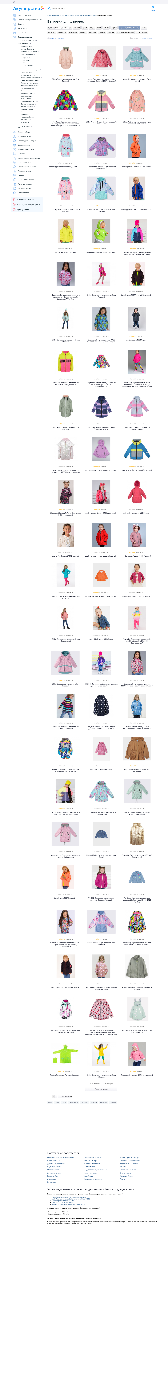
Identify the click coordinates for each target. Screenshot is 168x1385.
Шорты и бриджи (27, 109)
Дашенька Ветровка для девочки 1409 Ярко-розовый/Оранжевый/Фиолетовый (65, 945)
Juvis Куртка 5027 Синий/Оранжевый (136, 209)
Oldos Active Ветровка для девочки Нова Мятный (101, 813)
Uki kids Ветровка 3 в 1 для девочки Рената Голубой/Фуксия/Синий (137, 253)
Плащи (26, 63)
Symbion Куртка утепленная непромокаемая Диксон (68, 1204)
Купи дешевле (23, 210)
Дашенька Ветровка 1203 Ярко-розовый (137, 1075)
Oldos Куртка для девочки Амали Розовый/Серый (137, 428)
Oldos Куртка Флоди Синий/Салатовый (136, 470)
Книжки (21, 175)
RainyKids (94, 1103)
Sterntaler (103, 1103)
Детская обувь (24, 132)
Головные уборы (27, 117)
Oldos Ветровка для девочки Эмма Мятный (66, 341)
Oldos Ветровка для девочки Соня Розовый (101, 944)
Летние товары (24, 193)
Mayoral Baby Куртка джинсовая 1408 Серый (101, 856)
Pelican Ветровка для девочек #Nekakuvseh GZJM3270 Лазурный (137, 728)
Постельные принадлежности (30, 20)
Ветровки (27, 60)
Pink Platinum (73, 1103)
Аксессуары (26, 120)
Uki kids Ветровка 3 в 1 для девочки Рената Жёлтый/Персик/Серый (66, 813)
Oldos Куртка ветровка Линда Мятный (64, 167)
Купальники (25, 122)
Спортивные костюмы (29, 101)
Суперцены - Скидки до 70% (28, 205)
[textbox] (81, 8)
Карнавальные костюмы (93, 1179)
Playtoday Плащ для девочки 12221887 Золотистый (137, 856)
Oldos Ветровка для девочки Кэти (63, 1200)
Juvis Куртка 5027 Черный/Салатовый (136, 295)
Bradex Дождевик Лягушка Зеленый (64, 1075)
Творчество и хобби (26, 180)
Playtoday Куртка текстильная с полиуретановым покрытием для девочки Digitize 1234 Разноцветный (65, 124)
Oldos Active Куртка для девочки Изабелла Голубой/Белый (65, 770)
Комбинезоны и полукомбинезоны (28, 47)
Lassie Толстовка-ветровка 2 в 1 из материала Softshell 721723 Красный (101, 80)
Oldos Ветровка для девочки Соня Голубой (101, 210)
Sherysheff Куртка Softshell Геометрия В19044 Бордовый (65, 514)
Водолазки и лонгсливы (30, 85)
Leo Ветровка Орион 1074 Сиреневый (100, 470)
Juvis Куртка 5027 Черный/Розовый (65, 987)
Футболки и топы (28, 93)
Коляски (21, 24)
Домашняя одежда (28, 104)
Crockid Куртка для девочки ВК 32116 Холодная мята (137, 1031)
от (53, 27)
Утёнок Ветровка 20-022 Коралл (136, 513)
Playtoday (84, 1103)
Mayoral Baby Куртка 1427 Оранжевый (100, 596)
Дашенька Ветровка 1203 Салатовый (100, 252)
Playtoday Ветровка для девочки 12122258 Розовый (65, 728)
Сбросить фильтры (57, 38)
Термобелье (25, 114)
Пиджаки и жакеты (54, 1167)
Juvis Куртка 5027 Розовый (64, 898)
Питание (21, 154)
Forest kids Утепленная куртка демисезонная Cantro (69, 1197)
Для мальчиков (25, 127)
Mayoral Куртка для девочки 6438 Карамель (137, 770)
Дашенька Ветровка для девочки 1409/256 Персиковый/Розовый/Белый (137, 685)
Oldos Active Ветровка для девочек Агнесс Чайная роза (65, 856)
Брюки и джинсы (27, 88)
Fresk (50, 1103)
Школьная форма (27, 72)
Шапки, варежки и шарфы (31, 70)
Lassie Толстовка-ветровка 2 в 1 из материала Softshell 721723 (71, 1199)
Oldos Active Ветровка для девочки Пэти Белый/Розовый (65, 1031)
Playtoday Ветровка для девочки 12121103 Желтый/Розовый (65, 384)
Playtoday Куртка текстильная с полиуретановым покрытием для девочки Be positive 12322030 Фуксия (137, 385)
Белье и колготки (28, 106)
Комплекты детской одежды (31, 78)
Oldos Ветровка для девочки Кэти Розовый (65, 80)
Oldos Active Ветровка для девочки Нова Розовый (101, 168)
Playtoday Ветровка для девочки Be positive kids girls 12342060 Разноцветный (101, 385)
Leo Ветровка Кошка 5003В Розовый (136, 556)
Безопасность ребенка (27, 167)
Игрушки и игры (24, 136)
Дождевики (28, 65)
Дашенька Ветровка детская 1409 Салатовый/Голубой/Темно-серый (101, 341)
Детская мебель (24, 15)
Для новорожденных (27, 40)
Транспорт (22, 33)
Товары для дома (24, 188)
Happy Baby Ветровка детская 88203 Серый (137, 988)
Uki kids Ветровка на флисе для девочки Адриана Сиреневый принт (101, 685)
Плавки (122, 1179)
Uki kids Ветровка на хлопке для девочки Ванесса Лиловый (101, 899)
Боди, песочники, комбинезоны (27, 97)
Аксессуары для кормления (29, 158)
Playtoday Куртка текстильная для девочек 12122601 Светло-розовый (66, 471)
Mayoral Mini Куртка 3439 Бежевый (65, 556)
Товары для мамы (24, 171)
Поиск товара (49, 8)
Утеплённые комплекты (30, 52)
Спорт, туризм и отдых (27, 141)
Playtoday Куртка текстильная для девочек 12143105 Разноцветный (137, 944)
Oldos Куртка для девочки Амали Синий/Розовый (101, 428)
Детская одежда (25, 37)
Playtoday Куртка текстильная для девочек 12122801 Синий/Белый (101, 728)
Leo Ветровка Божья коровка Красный (100, 556)
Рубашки (24, 91)
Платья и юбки (27, 112)
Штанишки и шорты (28, 75)
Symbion (113, 1103)
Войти (153, 10)
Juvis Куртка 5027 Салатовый (64, 252)
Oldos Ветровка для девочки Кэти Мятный (65, 428)
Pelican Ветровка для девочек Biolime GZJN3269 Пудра (101, 988)
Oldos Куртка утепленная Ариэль (62, 1202)
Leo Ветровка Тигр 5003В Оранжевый (136, 167)
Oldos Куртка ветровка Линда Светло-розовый (65, 210)
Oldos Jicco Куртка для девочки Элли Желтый (101, 1076)
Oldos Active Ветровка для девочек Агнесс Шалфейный (137, 813)
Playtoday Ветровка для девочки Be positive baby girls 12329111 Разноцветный (137, 641)
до (61, 27)
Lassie (57, 1103)
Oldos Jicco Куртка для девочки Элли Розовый (101, 296)
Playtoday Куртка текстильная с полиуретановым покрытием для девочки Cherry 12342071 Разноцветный (101, 1032)
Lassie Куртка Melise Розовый (100, 769)
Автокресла (22, 28)
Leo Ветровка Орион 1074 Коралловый (100, 513)
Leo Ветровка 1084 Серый (136, 340)
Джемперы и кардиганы (30, 80)
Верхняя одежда (28, 54)
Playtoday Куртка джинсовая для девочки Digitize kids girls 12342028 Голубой (137, 900)
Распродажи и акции (25, 199)
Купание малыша (24, 162)
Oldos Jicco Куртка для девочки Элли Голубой (65, 597)
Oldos (64, 1103)
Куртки (26, 57)
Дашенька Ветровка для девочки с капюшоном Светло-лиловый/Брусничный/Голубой (66, 297)
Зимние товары (24, 145)
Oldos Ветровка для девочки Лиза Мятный (137, 80)
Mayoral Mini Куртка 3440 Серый (100, 639)
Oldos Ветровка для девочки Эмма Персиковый (66, 640)
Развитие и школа (25, 184)
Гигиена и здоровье (26, 149)
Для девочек (24, 43)
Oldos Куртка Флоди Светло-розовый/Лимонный (101, 123)
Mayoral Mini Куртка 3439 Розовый (136, 596)
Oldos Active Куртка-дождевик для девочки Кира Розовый (137, 123)
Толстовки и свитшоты (29, 83)
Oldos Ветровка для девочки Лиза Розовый (65, 685)
